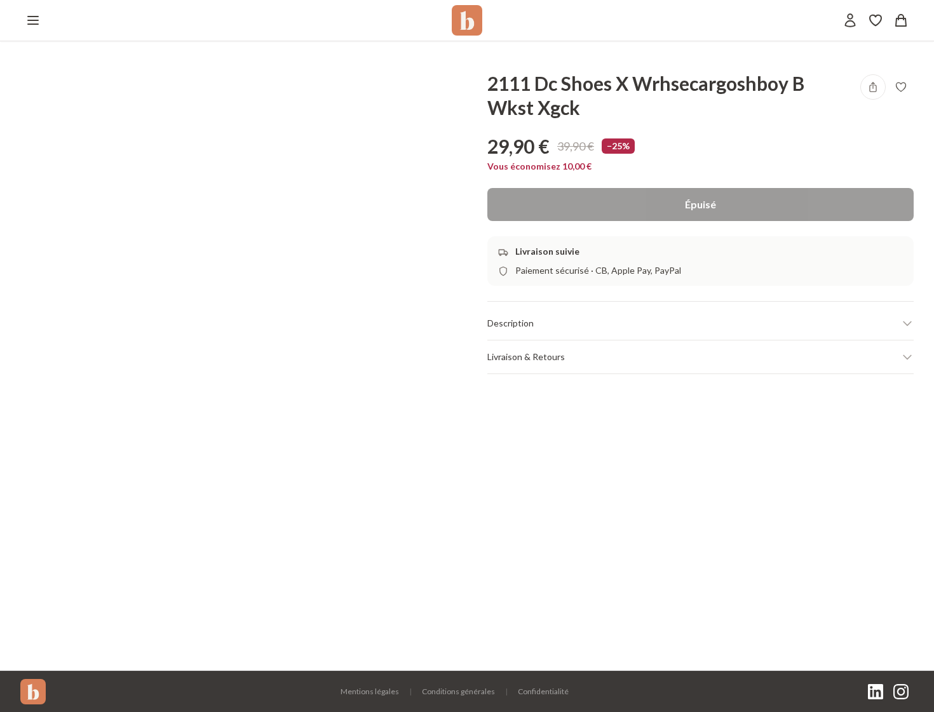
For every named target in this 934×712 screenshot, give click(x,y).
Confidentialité (543, 691)
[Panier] (901, 20)
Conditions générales (458, 691)
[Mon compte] (850, 20)
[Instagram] (901, 691)
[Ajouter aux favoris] (901, 87)
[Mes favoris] (875, 20)
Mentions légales (370, 691)
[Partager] (873, 87)
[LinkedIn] (875, 691)
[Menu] (33, 20)
